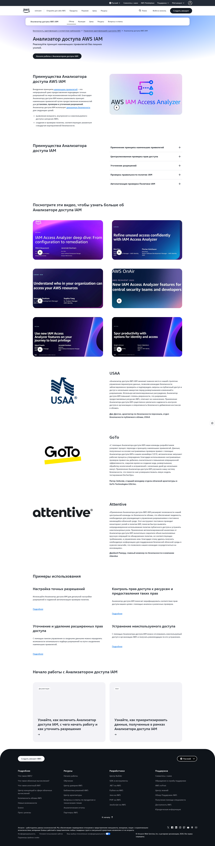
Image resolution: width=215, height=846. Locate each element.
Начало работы (71, 776)
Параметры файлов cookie (28, 837)
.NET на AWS (115, 785)
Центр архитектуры (73, 795)
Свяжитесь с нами (163, 776)
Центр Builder (115, 776)
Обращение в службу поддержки (170, 780)
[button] (56, 10)
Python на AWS (116, 790)
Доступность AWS (163, 804)
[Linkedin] (176, 827)
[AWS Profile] (190, 3)
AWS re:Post (160, 785)
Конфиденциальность (26, 834)
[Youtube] (188, 827)
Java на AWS (115, 795)
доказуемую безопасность (78, 107)
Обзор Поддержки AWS (166, 795)
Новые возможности (27, 803)
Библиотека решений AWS (76, 790)
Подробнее (38, 609)
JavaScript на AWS (117, 804)
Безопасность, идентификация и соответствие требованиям (57, 31)
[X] (168, 827)
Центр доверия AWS (73, 785)
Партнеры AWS (71, 812)
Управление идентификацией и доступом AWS (102, 31)
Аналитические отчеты (74, 807)
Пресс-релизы (24, 812)
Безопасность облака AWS (30, 798)
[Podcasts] (192, 827)
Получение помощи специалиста (170, 800)
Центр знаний (161, 790)
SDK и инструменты (118, 780)
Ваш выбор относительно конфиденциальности (86, 834)
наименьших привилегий (66, 89)
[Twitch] (184, 827)
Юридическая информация (168, 809)
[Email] (196, 827)
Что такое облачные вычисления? (33, 780)
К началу (106, 817)
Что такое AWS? (25, 776)
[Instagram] (180, 827)
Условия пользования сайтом (51, 834)
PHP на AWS (115, 800)
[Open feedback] (212, 423)
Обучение (68, 780)
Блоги (21, 807)
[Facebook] (172, 827)
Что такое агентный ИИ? (29, 785)
